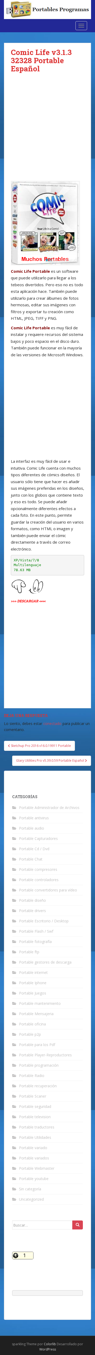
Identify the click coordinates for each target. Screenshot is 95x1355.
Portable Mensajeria (36, 1013)
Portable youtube (34, 1178)
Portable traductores (36, 1127)
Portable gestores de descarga (45, 962)
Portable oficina (32, 1023)
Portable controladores (39, 879)
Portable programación (39, 1065)
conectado (52, 723)
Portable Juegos (32, 993)
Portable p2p (30, 1034)
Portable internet (33, 972)
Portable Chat (30, 859)
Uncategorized (31, 1199)
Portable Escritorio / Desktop (44, 920)
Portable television (35, 1116)
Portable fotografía (35, 941)
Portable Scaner (32, 1096)
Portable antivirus (34, 817)
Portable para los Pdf (37, 1044)
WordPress (47, 1349)
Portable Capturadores (38, 838)
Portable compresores (38, 869)
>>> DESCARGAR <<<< (28, 601)
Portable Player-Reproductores (45, 1054)
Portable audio (31, 828)
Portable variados (34, 1157)
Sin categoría (30, 1188)
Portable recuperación (38, 1085)
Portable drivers (32, 910)
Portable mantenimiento (40, 1003)
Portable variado (33, 1147)
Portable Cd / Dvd (34, 848)
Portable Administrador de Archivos (49, 807)
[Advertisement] (47, 131)
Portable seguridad (35, 1106)
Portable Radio (31, 1075)
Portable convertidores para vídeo (48, 889)
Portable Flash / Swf (36, 931)
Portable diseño (32, 900)
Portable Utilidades (35, 1137)
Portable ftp (29, 951)
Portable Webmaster (36, 1168)
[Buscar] (77, 1224)
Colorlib (50, 1344)
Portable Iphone (32, 982)
